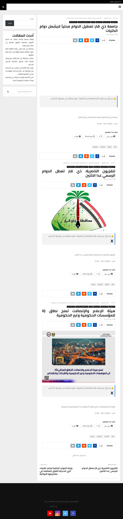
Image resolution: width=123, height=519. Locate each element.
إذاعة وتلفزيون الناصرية (84, 22)
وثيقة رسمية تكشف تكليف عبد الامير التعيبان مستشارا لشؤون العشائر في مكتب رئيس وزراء (19, 42)
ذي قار (93, 284)
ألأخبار (93, 22)
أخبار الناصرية (106, 22)
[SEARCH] (8, 91)
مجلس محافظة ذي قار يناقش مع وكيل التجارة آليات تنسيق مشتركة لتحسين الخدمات (19, 61)
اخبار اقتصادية (73, 22)
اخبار (115, 147)
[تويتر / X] (98, 104)
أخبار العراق (114, 22)
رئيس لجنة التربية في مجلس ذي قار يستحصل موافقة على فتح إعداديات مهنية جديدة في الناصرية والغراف (19, 71)
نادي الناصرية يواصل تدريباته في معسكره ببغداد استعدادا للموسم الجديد (19, 79)
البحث (32, 18)
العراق (109, 147)
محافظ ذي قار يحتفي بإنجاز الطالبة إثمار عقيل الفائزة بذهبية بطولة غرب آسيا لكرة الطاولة (19, 52)
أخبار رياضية (99, 22)
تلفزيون (95, 147)
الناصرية (103, 147)
